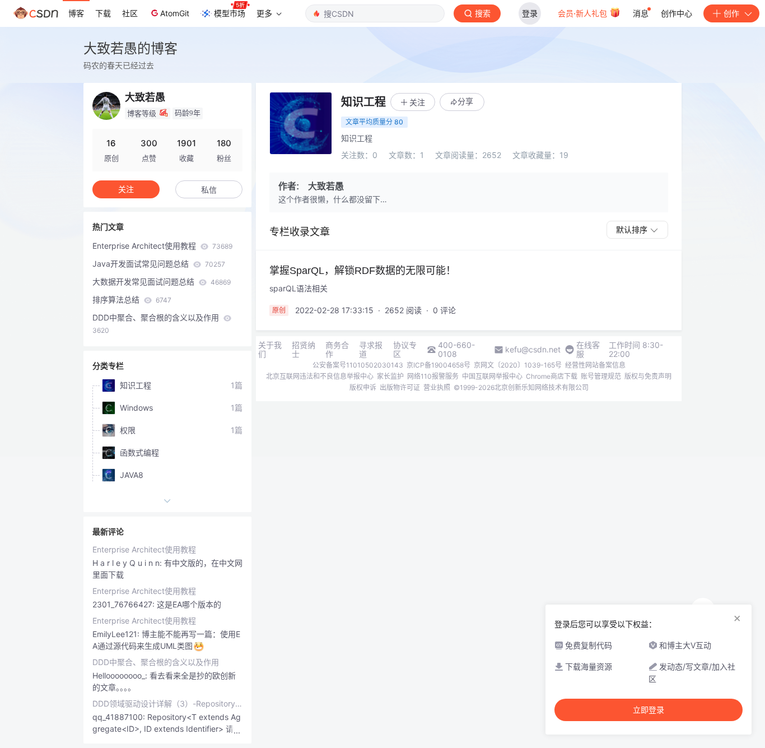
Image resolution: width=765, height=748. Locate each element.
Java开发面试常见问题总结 (158, 263)
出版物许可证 (400, 387)
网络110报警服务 (433, 376)
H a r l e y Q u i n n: (128, 563)
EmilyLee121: (117, 634)
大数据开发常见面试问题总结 (161, 281)
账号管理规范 (601, 376)
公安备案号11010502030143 (357, 365)
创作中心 (676, 13)
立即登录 (648, 709)
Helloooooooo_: (121, 675)
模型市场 (229, 13)
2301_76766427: (124, 604)
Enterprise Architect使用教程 (162, 245)
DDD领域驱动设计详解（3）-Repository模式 (167, 703)
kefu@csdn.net (533, 349)
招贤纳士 (303, 350)
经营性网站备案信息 (595, 365)
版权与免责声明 (647, 376)
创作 (731, 13)
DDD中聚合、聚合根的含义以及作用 (156, 323)
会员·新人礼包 (583, 13)
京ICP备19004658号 (438, 365)
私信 (209, 189)
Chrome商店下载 (551, 376)
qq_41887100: (119, 717)
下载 (103, 13)
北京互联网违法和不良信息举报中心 (320, 376)
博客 (76, 13)
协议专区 (405, 350)
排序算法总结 (131, 299)
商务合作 (337, 350)
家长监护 (390, 376)
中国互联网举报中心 (492, 376)
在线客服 (588, 350)
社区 (130, 13)
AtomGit (174, 13)
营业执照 (436, 387)
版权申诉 (362, 387)
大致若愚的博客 (130, 48)
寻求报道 (370, 350)
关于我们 (270, 350)
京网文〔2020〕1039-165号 (518, 365)
